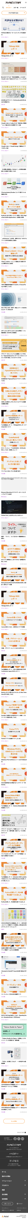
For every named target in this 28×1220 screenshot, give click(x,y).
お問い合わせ (7, 1204)
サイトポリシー (5, 1208)
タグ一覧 (16, 7)
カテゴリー (9, 7)
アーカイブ (23, 7)
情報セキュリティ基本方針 (8, 1210)
